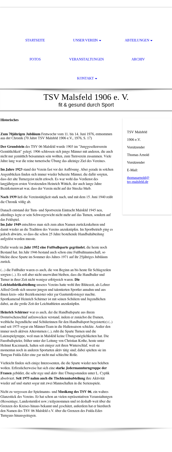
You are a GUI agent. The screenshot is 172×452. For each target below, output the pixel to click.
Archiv (138, 59)
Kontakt (85, 78)
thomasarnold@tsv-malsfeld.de (138, 180)
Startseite (35, 40)
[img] (86, 19)
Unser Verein (85, 40)
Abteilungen (137, 40)
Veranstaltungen (86, 59)
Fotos (35, 59)
